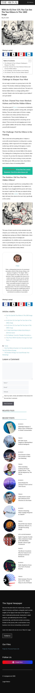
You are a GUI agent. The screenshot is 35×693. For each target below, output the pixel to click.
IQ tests (15, 107)
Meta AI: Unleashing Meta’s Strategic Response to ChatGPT (25, 512)
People (4, 648)
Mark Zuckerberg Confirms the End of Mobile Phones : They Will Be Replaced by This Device (25, 470)
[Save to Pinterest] (21, 54)
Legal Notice (6, 681)
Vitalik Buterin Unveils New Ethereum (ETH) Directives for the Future (24, 498)
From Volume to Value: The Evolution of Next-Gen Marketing (24, 456)
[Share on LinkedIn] (29, 54)
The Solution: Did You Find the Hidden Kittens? (17, 72)
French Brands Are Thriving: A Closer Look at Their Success (25, 484)
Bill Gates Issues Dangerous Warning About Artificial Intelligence (25, 442)
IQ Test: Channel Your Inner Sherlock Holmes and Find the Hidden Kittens (17, 67)
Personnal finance (13, 648)
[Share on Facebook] (6, 54)
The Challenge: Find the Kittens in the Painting (16, 70)
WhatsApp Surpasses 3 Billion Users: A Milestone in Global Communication (25, 428)
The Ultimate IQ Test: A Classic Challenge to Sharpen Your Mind (16, 64)
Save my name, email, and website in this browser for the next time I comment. (18, 397)
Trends (6, 346)
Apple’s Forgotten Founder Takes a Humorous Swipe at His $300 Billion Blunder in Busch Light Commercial (25, 540)
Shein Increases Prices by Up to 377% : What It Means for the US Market (25, 580)
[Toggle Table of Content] (29, 60)
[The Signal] (9, 2)
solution (16, 194)
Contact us (7, 635)
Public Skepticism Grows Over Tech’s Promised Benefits (25, 566)
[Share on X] (13, 54)
